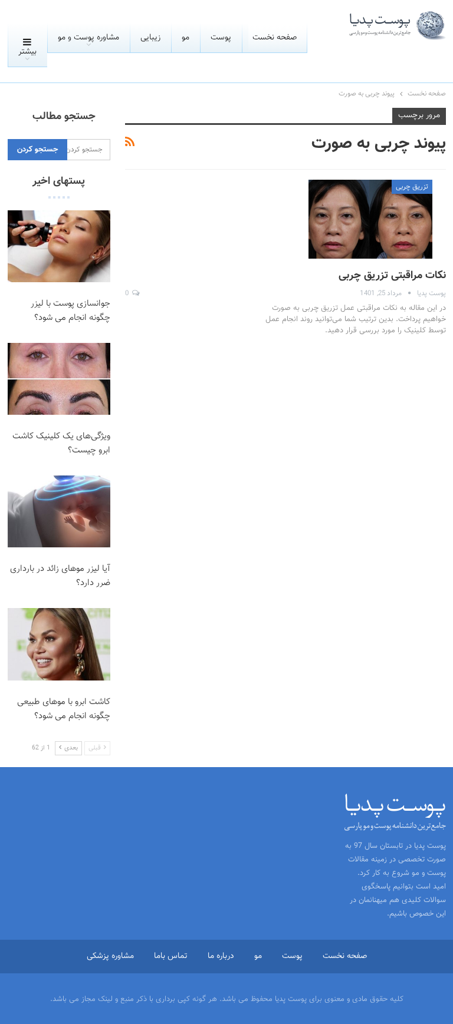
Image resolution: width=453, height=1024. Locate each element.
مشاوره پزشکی (110, 956)
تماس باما (171, 956)
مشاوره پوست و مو (88, 37)
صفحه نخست (274, 37)
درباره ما (221, 956)
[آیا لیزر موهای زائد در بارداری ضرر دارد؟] (59, 511)
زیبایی (150, 37)
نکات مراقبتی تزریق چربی (392, 275)
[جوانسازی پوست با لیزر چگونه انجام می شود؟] (59, 246)
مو (185, 37)
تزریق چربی (412, 186)
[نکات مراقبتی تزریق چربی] (370, 219)
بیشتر (27, 51)
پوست (221, 37)
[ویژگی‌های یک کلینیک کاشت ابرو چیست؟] (59, 379)
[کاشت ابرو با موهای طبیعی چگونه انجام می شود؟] (59, 644)
